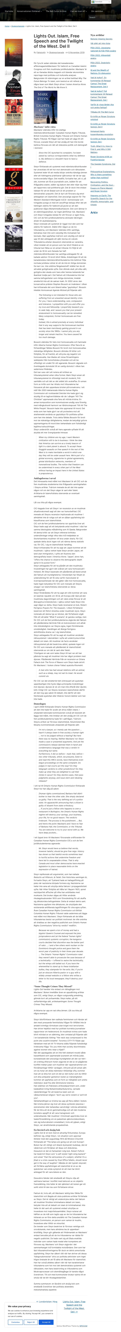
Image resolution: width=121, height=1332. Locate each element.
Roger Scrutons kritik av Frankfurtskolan (101, 158)
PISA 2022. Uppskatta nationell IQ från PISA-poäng (103, 49)
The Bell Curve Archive (56, 11)
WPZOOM (83, 1326)
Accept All (46, 1322)
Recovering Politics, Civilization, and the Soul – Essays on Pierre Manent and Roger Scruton (102, 186)
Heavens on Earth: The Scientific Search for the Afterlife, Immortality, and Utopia (102, 200)
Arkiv (94, 212)
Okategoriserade (17, 26)
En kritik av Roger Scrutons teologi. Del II (103, 125)
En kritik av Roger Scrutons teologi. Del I (103, 140)
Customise (15, 1322)
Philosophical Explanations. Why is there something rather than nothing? (103, 174)
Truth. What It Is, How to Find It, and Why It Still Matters (101, 149)
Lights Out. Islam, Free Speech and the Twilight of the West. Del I (74, 1306)
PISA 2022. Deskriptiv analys (100, 64)
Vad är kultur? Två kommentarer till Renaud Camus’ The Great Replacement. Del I (101, 95)
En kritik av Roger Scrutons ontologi (103, 118)
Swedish (98, 2)
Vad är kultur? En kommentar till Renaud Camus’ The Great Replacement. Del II (101, 82)
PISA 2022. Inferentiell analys (100, 57)
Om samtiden (97, 11)
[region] (31, 1315)
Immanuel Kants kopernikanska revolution (102, 133)
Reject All (31, 1322)
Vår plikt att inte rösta (100, 43)
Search (113, 17)
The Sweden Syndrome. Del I (103, 165)
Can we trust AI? (77, 11)
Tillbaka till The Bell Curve (102, 112)
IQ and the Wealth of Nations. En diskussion (101, 71)
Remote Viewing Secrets (101, 39)
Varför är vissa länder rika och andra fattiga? (102, 106)
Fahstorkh (41, 52)
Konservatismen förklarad (28, 11)
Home (7, 26)
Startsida (9, 11)
